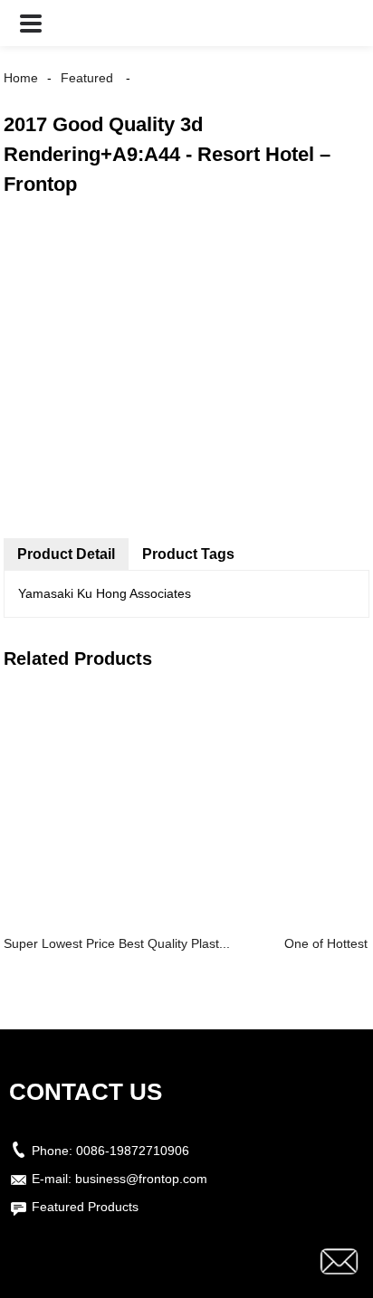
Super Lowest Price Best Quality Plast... (117, 943)
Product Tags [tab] (188, 554)
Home (21, 78)
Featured (87, 78)
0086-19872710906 (132, 1150)
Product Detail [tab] (66, 554)
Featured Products (85, 1206)
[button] (31, 23)
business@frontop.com (141, 1178)
